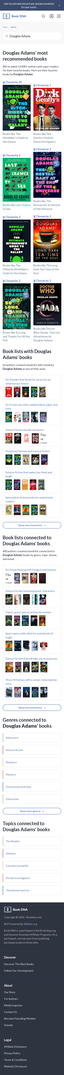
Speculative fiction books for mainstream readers (29, 499)
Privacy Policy (12, 1053)
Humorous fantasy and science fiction (28, 451)
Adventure (12, 737)
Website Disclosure (15, 1066)
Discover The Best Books (19, 964)
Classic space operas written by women (28, 612)
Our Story (9, 992)
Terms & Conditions (15, 1059)
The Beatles (13, 841)
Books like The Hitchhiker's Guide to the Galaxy (15, 137)
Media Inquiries (13, 1005)
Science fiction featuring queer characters (30, 591)
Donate (8, 1025)
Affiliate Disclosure (15, 1046)
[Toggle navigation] (58, 16)
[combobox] (43, 16)
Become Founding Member (20, 1018)
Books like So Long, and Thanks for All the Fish (16, 336)
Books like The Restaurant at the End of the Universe (46, 204)
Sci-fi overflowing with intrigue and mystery (31, 569)
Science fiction (14, 750)
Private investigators (18, 878)
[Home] (14, 16)
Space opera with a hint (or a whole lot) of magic (29, 635)
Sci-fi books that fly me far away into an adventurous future (28, 381)
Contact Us (10, 1012)
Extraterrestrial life (17, 865)
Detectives (12, 799)
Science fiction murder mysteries (25, 429)
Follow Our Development (18, 970)
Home (5, 27)
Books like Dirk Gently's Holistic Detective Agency (44, 137)
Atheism (10, 853)
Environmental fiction (18, 786)
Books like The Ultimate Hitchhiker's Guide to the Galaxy (15, 269)
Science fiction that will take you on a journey (31, 658)
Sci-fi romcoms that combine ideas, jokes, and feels (31, 406)
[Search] (43, 16)
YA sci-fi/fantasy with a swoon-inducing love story (31, 681)
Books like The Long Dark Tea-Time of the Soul (46, 269)
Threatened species (17, 890)
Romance (11, 762)
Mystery (11, 774)
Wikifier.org (30, 924)
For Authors (11, 998)
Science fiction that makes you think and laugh (29, 474)
